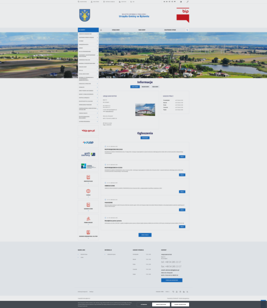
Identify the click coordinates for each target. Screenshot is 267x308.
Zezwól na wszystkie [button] (180, 304)
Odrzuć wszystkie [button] (161, 304)
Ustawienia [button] (144, 304)
